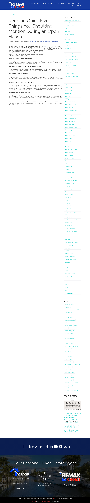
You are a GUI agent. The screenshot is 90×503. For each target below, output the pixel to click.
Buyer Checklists (69, 34)
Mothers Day (68, 189)
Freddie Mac (68, 330)
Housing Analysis (69, 155)
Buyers (67, 37)
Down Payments (69, 317)
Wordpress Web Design (45, 501)
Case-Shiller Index (70, 39)
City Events (68, 45)
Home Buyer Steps (72, 426)
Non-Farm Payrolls (69, 375)
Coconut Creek (69, 48)
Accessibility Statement (40, 499)
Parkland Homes (69, 217)
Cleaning (76, 315)
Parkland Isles (68, 222)
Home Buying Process (76, 427)
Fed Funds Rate (68, 325)
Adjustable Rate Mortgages (72, 20)
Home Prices (68, 346)
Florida (67, 82)
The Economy (69, 290)
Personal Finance (69, 234)
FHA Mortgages (69, 70)
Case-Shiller (77, 310)
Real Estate (68, 239)
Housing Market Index (70, 354)
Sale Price (67, 267)
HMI (74, 330)
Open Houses (55, 41)
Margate (67, 169)
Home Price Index (69, 343)
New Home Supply (69, 372)
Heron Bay (68, 96)
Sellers (66, 270)
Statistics (67, 279)
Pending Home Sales (71, 231)
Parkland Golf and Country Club (72, 213)
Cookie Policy (55, 499)
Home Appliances (70, 101)
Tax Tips (67, 284)
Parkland (67, 200)
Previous (12, 14)
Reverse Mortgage (70, 256)
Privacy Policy (49, 499)
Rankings (67, 236)
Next (79, 14)
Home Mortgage (69, 124)
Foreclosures (68, 90)
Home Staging (69, 138)
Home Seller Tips (32, 41)
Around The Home (70, 23)
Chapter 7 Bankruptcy (71, 42)
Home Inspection (70, 121)
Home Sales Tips (48, 41)
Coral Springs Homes (70, 56)
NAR (71, 367)
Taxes (66, 287)
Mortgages (77, 364)
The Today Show (69, 385)
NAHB (66, 367)
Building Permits (69, 307)
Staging (76, 382)
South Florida (68, 276)
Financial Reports (70, 73)
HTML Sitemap (31, 499)
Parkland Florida (69, 206)
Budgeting (68, 31)
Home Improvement (70, 118)
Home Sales (41, 41)
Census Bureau (68, 315)
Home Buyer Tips (69, 107)
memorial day (68, 175)
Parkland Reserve (70, 228)
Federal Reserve (69, 68)
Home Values (68, 144)
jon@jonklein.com (46, 485)
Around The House (70, 25)
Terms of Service (62, 499)
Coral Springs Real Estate (72, 59)
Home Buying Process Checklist (70, 428)
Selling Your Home (70, 273)
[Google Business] (60, 446)
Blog (66, 28)
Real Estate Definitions (71, 242)
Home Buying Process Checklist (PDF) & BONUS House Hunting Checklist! (72, 416)
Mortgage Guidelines (71, 180)
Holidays (67, 99)
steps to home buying (71, 431)
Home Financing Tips (71, 110)
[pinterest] (70, 446)
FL (65, 79)
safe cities (67, 262)
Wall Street (68, 296)
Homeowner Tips (69, 152)
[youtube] (56, 446)
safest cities (68, 265)
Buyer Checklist (73, 423)
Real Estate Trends (70, 248)
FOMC (66, 85)
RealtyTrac (76, 380)
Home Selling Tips (70, 135)
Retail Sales (68, 251)
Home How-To (69, 116)
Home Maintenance (69, 335)
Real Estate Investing (70, 377)
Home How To (69, 113)
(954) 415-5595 (46, 483)
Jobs (66, 163)
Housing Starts (69, 161)
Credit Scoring (69, 62)
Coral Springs (68, 51)
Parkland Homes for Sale (71, 220)
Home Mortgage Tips (71, 127)
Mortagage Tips (69, 177)
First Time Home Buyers (71, 76)
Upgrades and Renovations (71, 390)
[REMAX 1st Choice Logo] (17, 2)
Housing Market (69, 158)
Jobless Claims (68, 359)
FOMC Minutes (69, 87)
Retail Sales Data (69, 253)
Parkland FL (68, 203)
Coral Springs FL (69, 54)
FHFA (75, 325)
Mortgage (76, 362)
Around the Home (69, 304)
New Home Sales (69, 192)
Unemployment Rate (70, 388)
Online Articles (69, 194)
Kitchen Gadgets (69, 166)
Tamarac (67, 282)
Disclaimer (33, 501)
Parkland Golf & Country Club (71, 209)
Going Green (68, 93)
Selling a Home (68, 382)
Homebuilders (69, 147)
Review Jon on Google (20, 483)
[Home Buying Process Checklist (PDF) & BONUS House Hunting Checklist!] (72, 404)
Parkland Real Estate (70, 225)
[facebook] (47, 446)
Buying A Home (69, 310)
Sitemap (26, 499)
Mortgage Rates (69, 183)
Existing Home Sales (70, 65)
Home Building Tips (70, 104)
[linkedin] (51, 446)
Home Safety (68, 130)
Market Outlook (69, 172)
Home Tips (68, 141)
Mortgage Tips (69, 186)
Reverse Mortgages (70, 259)
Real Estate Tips (69, 245)
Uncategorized (69, 293)
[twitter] (65, 446)
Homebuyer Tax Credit (71, 149)
